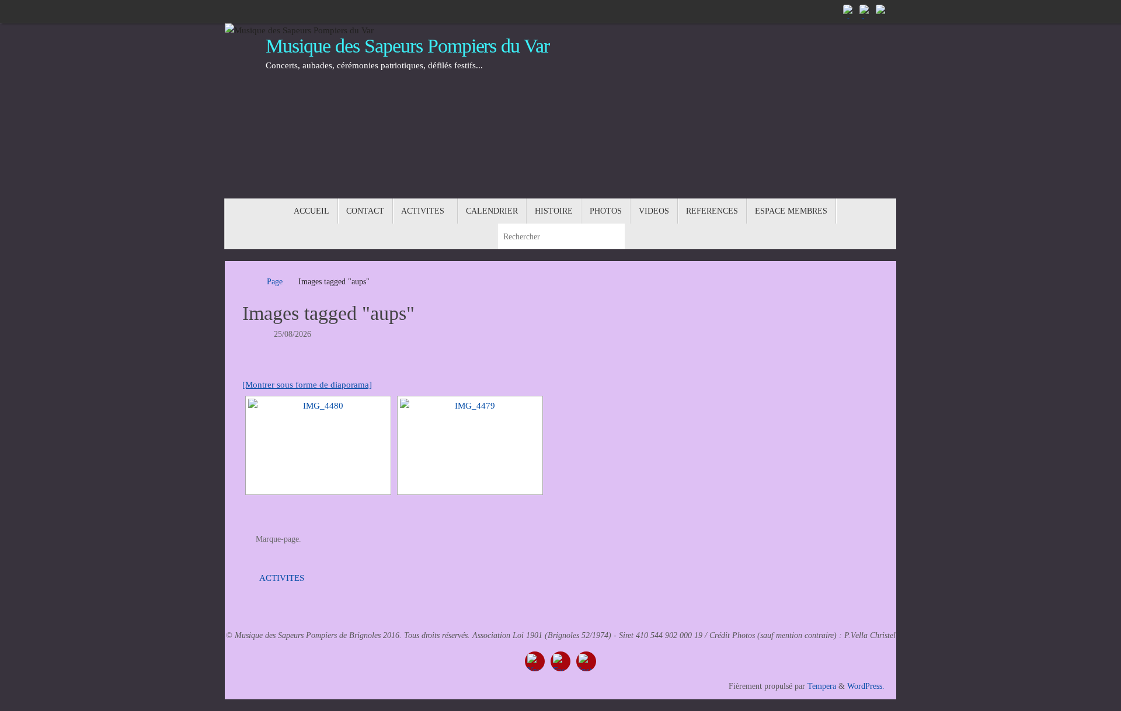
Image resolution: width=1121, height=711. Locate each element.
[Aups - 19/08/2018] (318, 445)
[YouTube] (849, 11)
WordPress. (866, 686)
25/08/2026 (292, 334)
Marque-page (277, 539)
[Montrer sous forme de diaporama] (307, 384)
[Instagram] (882, 11)
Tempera (821, 686)
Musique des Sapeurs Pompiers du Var (407, 46)
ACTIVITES (280, 578)
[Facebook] (866, 11)
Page (275, 281)
